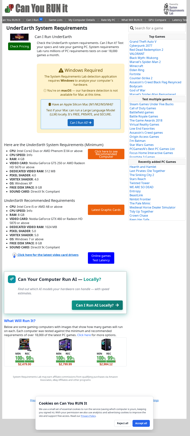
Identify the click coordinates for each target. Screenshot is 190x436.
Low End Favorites (142, 128)
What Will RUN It (131, 20)
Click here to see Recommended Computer (106, 154)
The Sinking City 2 (142, 175)
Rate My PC (108, 20)
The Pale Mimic (140, 203)
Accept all (141, 423)
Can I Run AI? (79, 123)
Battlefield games (142, 112)
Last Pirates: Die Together (147, 171)
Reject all (122, 423)
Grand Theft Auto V (143, 42)
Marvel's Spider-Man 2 (145, 62)
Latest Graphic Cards (106, 210)
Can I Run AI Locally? (95, 305)
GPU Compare (157, 20)
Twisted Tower (140, 183)
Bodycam (136, 86)
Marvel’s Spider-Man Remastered (153, 94)
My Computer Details (82, 20)
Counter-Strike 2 (141, 78)
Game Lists (55, 20)
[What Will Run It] (25, 344)
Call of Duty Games (143, 108)
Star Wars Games (142, 145)
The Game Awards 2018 (146, 120)
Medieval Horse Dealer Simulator (153, 207)
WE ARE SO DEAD (142, 187)
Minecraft (136, 66)
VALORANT (137, 54)
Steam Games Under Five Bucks (152, 104)
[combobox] (159, 28)
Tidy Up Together (142, 211)
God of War (138, 90)
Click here (84, 335)
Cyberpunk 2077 (141, 46)
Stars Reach (138, 179)
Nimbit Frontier (140, 199)
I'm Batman (138, 141)
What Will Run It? (20, 320)
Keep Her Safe (139, 220)
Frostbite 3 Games (142, 157)
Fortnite (135, 74)
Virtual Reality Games (144, 124)
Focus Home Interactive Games (151, 153)
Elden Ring (137, 70)
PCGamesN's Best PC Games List (152, 149)
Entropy (135, 191)
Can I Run (34, 20)
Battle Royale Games (144, 116)
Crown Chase (139, 215)
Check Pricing (19, 46)
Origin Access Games (144, 137)
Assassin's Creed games (146, 133)
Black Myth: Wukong (144, 58)
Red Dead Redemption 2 (146, 50)
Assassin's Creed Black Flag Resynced (155, 82)
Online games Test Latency (101, 258)
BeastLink (136, 195)
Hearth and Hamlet (143, 167)
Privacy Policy (88, 416)
